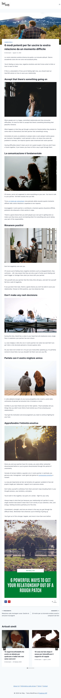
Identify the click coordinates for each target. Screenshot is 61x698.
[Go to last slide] (4, 648)
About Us (16, 686)
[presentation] (15, 639)
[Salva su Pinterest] (9, 601)
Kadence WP (43, 693)
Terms (39, 686)
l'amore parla (8, 42)
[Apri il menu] (59, 4)
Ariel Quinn (8, 52)
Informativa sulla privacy (28, 686)
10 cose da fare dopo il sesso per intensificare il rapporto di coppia (44, 654)
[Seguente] (56, 648)
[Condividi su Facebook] (5, 601)
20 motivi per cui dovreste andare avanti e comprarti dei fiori (45, 613)
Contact (45, 686)
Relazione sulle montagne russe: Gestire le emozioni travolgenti (15, 613)
